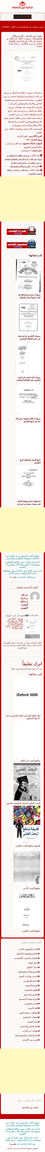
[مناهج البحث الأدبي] (27, 867)
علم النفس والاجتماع (29, 1026)
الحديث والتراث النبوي (28, 976)
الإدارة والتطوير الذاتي (28, 949)
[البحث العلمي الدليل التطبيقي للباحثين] (27, 782)
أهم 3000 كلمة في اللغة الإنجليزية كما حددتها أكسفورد (23, 717)
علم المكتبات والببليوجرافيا (26, 1035)
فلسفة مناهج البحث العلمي (27, 845)
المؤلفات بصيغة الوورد (28, 1012)
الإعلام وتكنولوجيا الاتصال (27, 953)
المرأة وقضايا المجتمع (28, 999)
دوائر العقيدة (32, 1021)
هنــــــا (13, 576)
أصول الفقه (33, 962)
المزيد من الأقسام (30, 1039)
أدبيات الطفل (32, 967)
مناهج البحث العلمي (31, 930)
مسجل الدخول (26, 669)
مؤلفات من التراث (30, 1030)
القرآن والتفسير (31, 1003)
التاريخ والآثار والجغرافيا (20, 166)
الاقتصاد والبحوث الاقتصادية (26, 958)
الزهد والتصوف (31, 985)
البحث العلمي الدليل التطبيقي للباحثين (23, 803)
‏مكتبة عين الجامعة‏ (30, 1107)
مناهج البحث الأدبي (31, 888)
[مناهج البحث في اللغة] (27, 739)
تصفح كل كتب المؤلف (15, 615)
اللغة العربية (33, 1008)
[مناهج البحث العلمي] (27, 909)
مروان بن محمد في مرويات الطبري (17, 643)
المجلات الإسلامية (30, 1017)
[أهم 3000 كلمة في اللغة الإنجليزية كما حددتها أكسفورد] (27, 695)
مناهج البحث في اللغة (30, 760)
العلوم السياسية (31, 990)
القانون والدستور (31, 994)
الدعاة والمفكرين (30, 981)
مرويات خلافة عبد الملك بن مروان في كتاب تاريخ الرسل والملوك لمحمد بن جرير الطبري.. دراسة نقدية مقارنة (23, 159)
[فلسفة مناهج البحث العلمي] (27, 824)
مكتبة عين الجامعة (33, 36)
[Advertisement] (22, 199)
